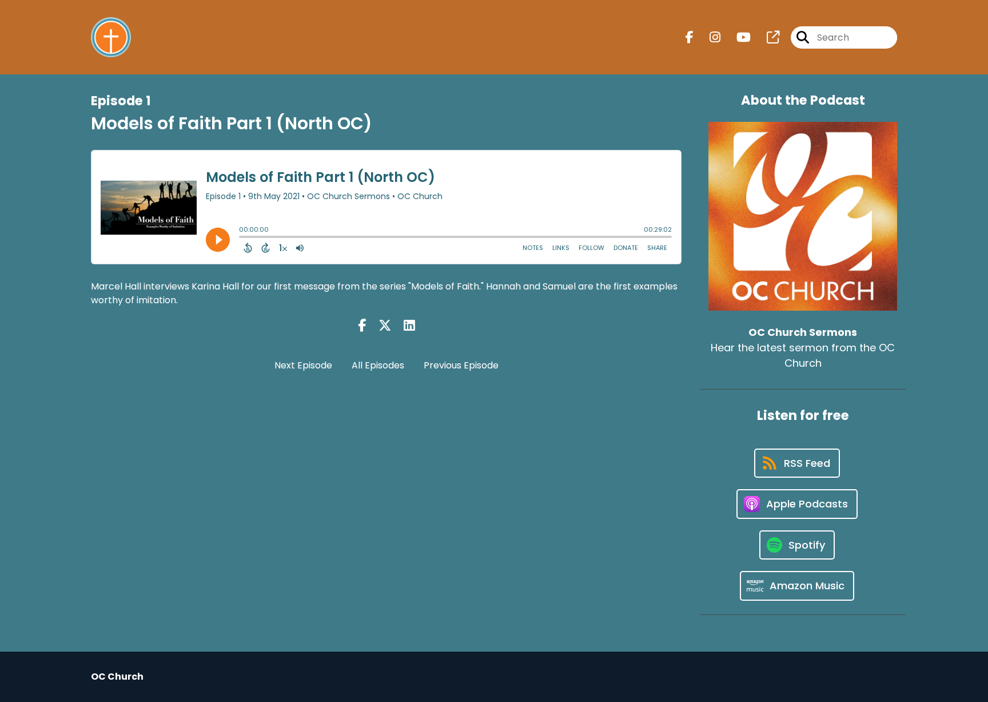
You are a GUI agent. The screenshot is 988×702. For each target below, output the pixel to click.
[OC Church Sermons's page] (766, 37)
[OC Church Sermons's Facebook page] (690, 37)
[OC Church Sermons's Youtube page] (737, 37)
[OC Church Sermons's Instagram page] (708, 37)
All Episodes (378, 365)
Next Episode (303, 365)
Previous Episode (461, 365)
